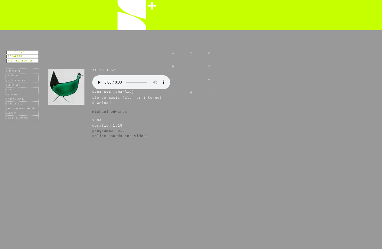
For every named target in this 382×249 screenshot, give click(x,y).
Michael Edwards (109, 112)
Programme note (108, 131)
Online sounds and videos (120, 136)
